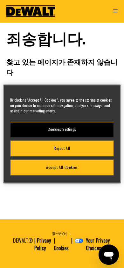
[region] (62, 133)
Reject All (62, 148)
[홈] (30, 11)
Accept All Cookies (62, 167)
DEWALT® (23, 240)
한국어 (60, 233)
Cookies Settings (62, 129)
